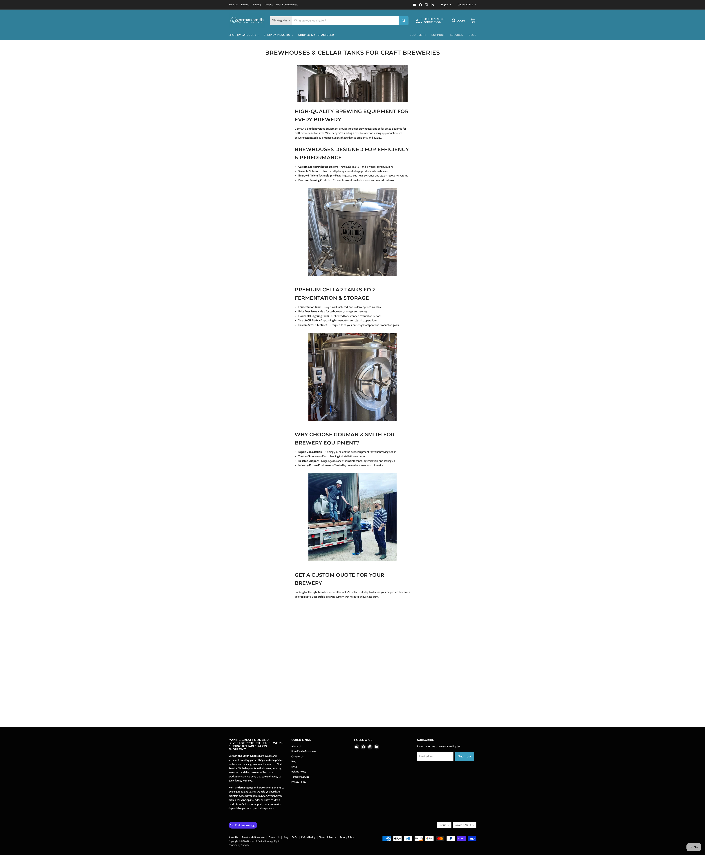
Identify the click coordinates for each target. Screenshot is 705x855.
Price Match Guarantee (287, 4)
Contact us (355, 592)
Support (437, 35)
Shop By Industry (277, 35)
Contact (269, 4)
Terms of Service (300, 776)
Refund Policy (298, 771)
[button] (459, 20)
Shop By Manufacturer (316, 35)
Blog (472, 35)
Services (456, 35)
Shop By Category (243, 35)
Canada (465, 4)
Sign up (464, 756)
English (444, 4)
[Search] (403, 20)
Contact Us (297, 756)
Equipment (418, 35)
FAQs (294, 766)
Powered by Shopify (239, 844)
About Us (233, 4)
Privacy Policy (298, 781)
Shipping (257, 4)
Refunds (245, 4)
